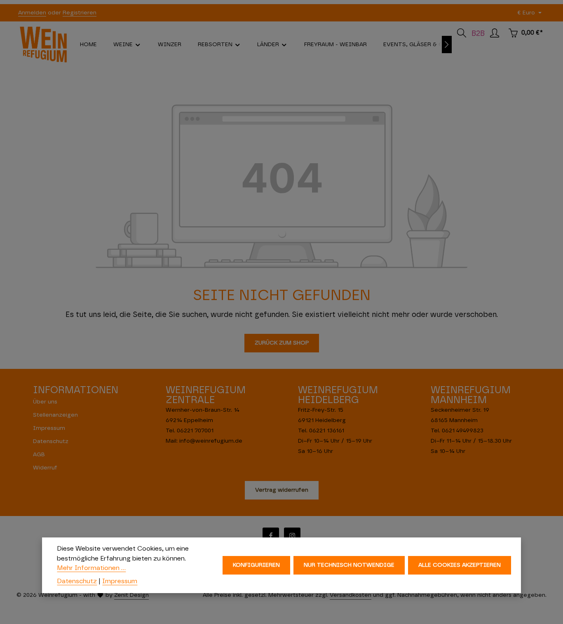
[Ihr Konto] (494, 33)
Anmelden (32, 13)
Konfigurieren (256, 565)
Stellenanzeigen (55, 415)
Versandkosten (350, 595)
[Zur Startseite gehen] (43, 44)
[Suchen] (461, 33)
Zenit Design (131, 595)
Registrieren (79, 13)
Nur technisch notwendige (349, 565)
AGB (39, 454)
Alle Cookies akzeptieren (459, 565)
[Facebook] (271, 536)
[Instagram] (292, 536)
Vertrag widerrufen (281, 490)
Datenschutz (50, 441)
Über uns (45, 402)
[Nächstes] (447, 44)
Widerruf (45, 468)
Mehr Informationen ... (91, 568)
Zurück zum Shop (282, 343)
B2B (478, 34)
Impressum (49, 428)
